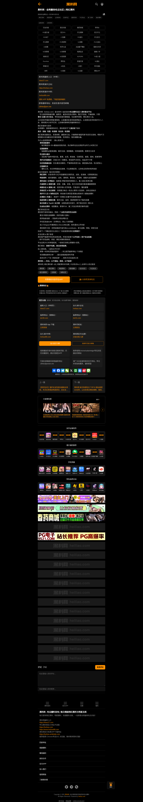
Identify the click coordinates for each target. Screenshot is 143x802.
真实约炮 (63, 27)
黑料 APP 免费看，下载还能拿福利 (52, 99)
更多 (97, 399)
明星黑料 (62, 268)
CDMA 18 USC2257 (78, 801)
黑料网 (42, 268)
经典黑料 (41, 23)
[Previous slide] (40, 410)
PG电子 (45, 37)
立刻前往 (76, 327)
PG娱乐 (80, 37)
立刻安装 (43, 327)
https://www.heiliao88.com (49, 729)
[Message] (88, 370)
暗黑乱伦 (80, 52)
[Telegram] (63, 370)
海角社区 (46, 56)
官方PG (62, 32)
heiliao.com (77, 308)
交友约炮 (46, 27)
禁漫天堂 (80, 61)
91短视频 (63, 56)
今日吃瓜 (93, 268)
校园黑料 (49, 17)
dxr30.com (44, 318)
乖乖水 (97, 27)
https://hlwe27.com (46, 722)
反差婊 (54, 272)
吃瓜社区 (83, 268)
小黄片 (80, 66)
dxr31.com (77, 318)
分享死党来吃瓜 (88, 279)
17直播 (63, 37)
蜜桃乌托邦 (97, 47)
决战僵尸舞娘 (80, 47)
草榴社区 (46, 66)
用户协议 (61, 801)
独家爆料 (98, 17)
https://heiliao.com (46, 88)
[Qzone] (80, 370)
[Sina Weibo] (84, 370)
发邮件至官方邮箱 (88, 343)
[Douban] (75, 370)
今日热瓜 (82, 17)
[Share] (54, 370)
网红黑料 (41, 17)
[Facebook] (58, 370)
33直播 (46, 47)
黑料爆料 (72, 268)
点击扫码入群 (78, 337)
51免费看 (63, 52)
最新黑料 (74, 17)
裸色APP (97, 71)
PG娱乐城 (46, 32)
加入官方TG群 (55, 343)
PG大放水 (97, 42)
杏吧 (45, 71)
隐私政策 (68, 801)
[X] (71, 370)
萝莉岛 (63, 61)
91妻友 (97, 61)
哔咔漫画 (97, 66)
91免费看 (46, 52)
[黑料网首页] (71, 4)
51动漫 (80, 71)
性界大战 (63, 47)
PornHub (46, 61)
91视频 (63, 71)
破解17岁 (97, 52)
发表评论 (100, 667)
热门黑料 (90, 17)
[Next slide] (102, 410)
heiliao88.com (44, 95)
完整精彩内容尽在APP (54, 279)
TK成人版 (97, 56)
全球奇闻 (58, 17)
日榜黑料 (49, 23)
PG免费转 (63, 42)
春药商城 (80, 27)
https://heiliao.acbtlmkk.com (49, 734)
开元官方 (97, 37)
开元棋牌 (80, 32)
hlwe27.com (43, 80)
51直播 (80, 42)
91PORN (80, 56)
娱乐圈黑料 (43, 272)
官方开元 (97, 32)
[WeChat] (67, 370)
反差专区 (66, 17)
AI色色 (63, 66)
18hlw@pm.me (45, 107)
